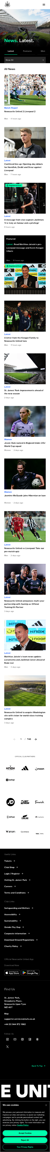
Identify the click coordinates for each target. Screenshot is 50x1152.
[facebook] (30, 1039)
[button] (25, 60)
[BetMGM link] (25, 802)
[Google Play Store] (30, 973)
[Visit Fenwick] (39, 802)
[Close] (46, 1105)
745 (29, 739)
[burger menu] (43, 4)
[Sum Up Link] (10, 780)
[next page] (35, 739)
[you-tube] (15, 1039)
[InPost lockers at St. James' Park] (10, 817)
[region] (25, 1126)
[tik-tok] (7, 1039)
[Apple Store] (12, 973)
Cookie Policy (23, 1125)
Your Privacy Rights (25, 1147)
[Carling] (25, 817)
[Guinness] (25, 832)
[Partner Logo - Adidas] (25, 766)
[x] (7, 1047)
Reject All (25, 1140)
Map (6, 1014)
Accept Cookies (25, 1133)
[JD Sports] (10, 802)
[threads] (37, 1039)
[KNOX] (10, 766)
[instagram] (22, 1039)
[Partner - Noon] (39, 766)
